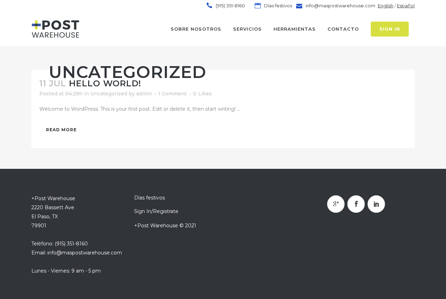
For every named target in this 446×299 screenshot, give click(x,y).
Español (406, 5)
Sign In (389, 29)
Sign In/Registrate (156, 211)
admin (144, 94)
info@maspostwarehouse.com (340, 5)
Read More (61, 129)
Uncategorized (108, 94)
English (385, 5)
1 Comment (172, 94)
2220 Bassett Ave (52, 207)
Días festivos (277, 5)
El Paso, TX (44, 216)
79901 (38, 225)
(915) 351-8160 (230, 5)
